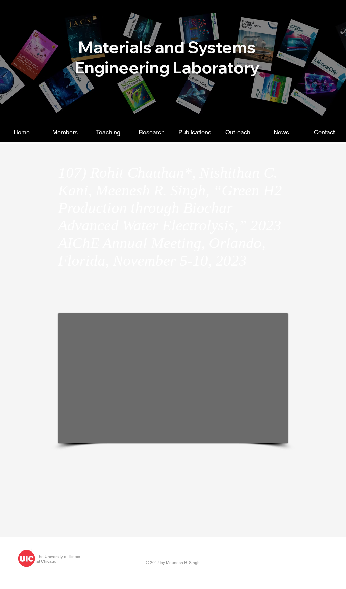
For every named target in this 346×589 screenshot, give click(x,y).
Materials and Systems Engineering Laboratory (167, 57)
